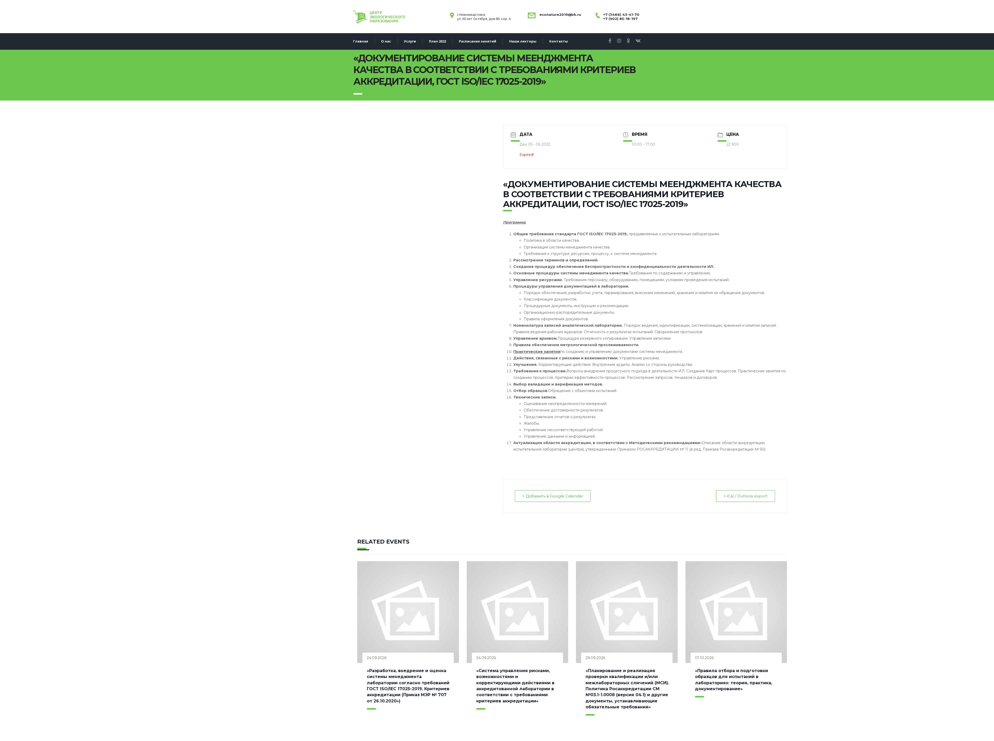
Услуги (410, 41)
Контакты (558, 41)
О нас (386, 41)
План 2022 (437, 41)
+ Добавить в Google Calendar (552, 496)
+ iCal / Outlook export (745, 496)
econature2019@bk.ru (559, 14)
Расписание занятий (477, 41)
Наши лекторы (522, 41)
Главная (360, 41)
